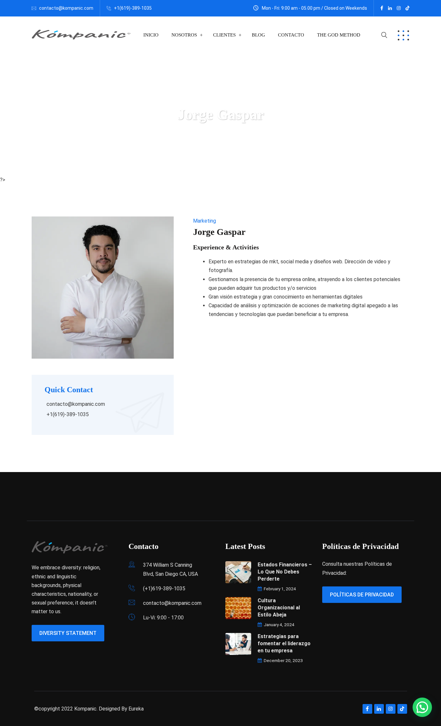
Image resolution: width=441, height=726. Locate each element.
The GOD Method (338, 34)
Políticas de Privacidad (362, 595)
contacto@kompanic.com (66, 8)
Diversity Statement (68, 633)
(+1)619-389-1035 (164, 588)
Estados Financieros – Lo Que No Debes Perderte (285, 572)
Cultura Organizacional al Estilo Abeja (279, 607)
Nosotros (184, 34)
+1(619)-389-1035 (133, 8)
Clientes (224, 34)
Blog (258, 34)
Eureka (136, 709)
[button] (422, 707)
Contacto (291, 34)
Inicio (151, 34)
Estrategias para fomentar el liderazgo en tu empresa (284, 643)
